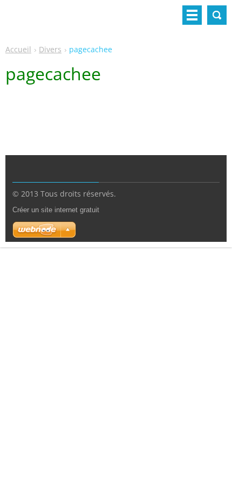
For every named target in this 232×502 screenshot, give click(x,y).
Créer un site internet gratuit (55, 210)
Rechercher (217, 15)
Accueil (18, 49)
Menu (192, 15)
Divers (50, 49)
